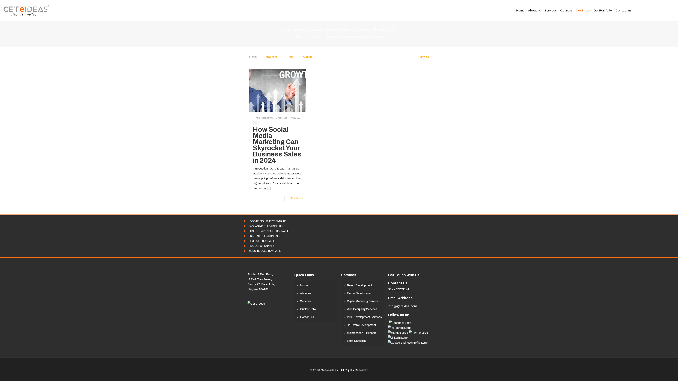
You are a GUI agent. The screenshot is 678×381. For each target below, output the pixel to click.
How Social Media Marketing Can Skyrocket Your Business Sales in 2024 (277, 145)
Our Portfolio (308, 309)
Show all (423, 56)
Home (297, 36)
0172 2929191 (398, 289)
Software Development (361, 324)
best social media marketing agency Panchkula (356, 36)
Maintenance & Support (361, 332)
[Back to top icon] (339, 365)
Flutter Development (360, 293)
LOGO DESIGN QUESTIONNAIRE (268, 221)
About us (305, 293)
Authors (308, 56)
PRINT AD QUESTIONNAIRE (265, 236)
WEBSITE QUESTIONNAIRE (265, 251)
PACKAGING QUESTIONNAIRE (266, 226)
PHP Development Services (364, 317)
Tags (290, 56)
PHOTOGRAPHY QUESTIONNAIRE (269, 231)
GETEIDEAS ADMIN (269, 117)
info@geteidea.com (402, 306)
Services (305, 301)
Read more (297, 198)
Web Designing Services (362, 309)
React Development (359, 285)
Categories (270, 56)
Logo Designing (357, 340)
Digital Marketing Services (363, 301)
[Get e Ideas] (26, 10)
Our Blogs (314, 36)
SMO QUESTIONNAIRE (262, 246)
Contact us (307, 317)
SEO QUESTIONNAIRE (262, 241)
